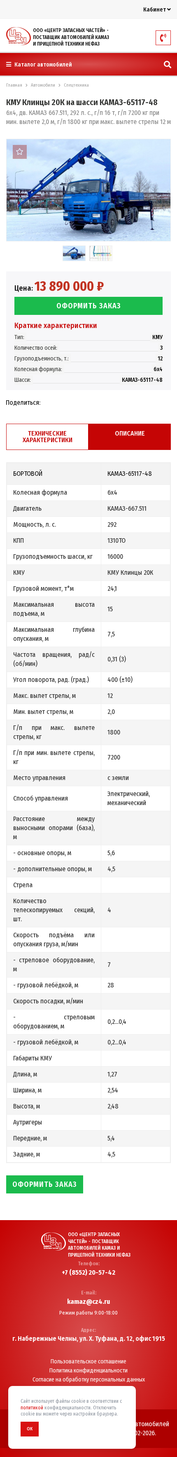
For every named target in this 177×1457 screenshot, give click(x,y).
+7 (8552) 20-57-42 (88, 1272)
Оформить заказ (88, 305)
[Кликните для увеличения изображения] (88, 190)
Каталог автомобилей (42, 64)
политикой (32, 1408)
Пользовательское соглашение (88, 1362)
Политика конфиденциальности (88, 1371)
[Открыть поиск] (167, 64)
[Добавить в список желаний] (20, 152)
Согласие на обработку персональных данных (89, 1380)
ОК (30, 1429)
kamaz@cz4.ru (88, 1302)
